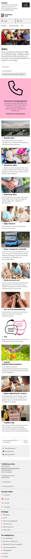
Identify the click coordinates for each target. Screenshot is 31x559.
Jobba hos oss (7, 524)
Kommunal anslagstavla (10, 521)
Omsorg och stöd (13, 25)
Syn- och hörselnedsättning (14, 309)
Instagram (7, 507)
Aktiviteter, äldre (10, 165)
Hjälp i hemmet (9, 224)
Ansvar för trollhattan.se (10, 541)
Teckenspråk (6, 71)
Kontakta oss (7, 482)
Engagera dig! (9, 422)
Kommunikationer (8, 486)
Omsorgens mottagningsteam (16, 113)
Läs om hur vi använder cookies (9, 8)
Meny (5, 21)
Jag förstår (26, 5)
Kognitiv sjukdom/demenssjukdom (12, 363)
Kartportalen (7, 530)
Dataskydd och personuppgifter (12, 544)
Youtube (6, 499)
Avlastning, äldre (10, 194)
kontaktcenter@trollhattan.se (10, 468)
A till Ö (5, 518)
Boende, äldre (9, 138)
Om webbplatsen (8, 538)
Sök (21, 21)
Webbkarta (6, 515)
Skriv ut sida (25, 441)
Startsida (3, 25)
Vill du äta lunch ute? (12, 280)
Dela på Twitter (9, 451)
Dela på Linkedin (10, 454)
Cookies (5, 553)
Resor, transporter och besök (15, 249)
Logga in (5, 556)
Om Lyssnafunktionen (9, 547)
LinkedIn (6, 503)
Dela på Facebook (10, 448)
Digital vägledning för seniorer (15, 393)
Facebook (7, 495)
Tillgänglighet (7, 550)
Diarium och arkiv (8, 527)
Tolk (5, 337)
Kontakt (4, 67)
